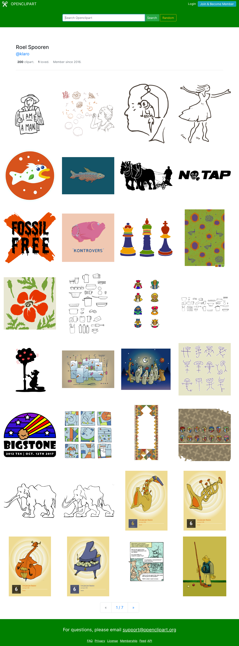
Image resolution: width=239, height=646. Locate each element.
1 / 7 (119, 607)
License (112, 641)
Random (168, 18)
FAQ (90, 641)
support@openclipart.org (149, 629)
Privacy (100, 641)
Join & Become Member (217, 4)
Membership (128, 641)
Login (192, 4)
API (149, 641)
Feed (142, 641)
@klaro (22, 53)
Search (152, 18)
